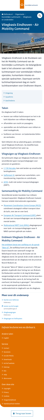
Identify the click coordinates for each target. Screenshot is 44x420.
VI (9, 175)
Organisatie (19, 14)
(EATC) (20, 215)
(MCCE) (22, 205)
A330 (6, 182)
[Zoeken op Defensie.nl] (39, 15)
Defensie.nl (8, 14)
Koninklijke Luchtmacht (11, 17)
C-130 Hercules (10, 168)
